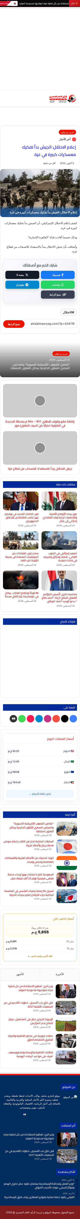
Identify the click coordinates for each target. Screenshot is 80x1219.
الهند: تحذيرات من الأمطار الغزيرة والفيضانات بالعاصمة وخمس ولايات (29, 859)
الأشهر (20, 974)
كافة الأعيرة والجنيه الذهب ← (40, 956)
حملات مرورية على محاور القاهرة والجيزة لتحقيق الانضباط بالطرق (30, 1037)
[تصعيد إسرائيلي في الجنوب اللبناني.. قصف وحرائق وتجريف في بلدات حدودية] (59, 540)
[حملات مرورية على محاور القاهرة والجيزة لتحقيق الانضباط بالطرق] (66, 1041)
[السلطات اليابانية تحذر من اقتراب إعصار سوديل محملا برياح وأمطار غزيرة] (67, 846)
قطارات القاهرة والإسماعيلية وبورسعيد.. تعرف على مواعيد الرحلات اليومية (30, 1054)
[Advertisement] (40, 49)
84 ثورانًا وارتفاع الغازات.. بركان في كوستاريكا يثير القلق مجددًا (22, 594)
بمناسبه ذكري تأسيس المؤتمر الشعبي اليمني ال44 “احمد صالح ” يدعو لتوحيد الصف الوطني (59, 598)
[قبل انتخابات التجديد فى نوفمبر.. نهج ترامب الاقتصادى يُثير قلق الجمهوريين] (21, 501)
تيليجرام (20, 284)
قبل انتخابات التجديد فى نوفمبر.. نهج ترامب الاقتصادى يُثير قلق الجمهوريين (21, 517)
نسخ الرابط (55, 294)
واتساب (56, 284)
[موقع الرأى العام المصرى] (62, 98)
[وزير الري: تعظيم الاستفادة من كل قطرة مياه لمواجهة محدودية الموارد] (66, 991)
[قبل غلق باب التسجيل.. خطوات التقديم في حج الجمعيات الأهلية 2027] (66, 1008)
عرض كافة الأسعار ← (40, 794)
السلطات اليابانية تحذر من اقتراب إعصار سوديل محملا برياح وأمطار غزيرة (29, 843)
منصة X (20, 274)
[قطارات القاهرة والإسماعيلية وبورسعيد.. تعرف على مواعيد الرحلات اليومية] (66, 1057)
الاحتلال (67, 312)
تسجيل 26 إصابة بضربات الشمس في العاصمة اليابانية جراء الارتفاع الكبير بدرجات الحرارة (29, 893)
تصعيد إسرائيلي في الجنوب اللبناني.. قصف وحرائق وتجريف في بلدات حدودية (60, 557)
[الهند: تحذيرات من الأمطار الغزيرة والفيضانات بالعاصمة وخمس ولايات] (67, 863)
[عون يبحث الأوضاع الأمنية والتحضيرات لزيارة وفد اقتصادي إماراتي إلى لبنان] (59, 501)
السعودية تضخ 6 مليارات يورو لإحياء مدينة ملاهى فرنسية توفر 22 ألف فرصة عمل (31, 876)
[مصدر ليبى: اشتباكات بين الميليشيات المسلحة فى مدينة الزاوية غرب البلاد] (21, 540)
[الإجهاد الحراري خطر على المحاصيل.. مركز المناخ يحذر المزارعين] (66, 1024)
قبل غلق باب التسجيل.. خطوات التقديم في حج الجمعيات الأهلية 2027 (28, 1004)
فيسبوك (56, 274)
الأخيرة (60, 974)
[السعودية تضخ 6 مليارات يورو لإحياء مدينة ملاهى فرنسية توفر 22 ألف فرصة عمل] (67, 880)
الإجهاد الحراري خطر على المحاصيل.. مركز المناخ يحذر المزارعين (31, 1021)
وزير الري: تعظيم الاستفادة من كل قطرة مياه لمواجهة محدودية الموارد (30, 988)
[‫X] (51, 1114)
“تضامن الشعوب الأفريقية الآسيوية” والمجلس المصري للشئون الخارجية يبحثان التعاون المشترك (40, 366)
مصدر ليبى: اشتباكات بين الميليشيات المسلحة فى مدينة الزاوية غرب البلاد (22, 557)
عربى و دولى (67, 132)
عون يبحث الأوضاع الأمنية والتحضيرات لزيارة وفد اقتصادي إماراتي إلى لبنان (60, 517)
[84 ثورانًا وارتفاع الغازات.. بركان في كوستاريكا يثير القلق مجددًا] (21, 580)
